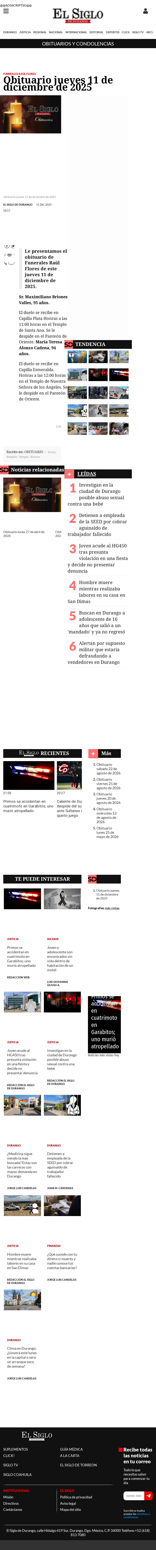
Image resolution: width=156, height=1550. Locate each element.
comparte (9, 273)
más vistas (112, 908)
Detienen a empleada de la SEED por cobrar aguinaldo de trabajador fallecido (97, 524)
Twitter (9, 256)
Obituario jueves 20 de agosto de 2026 (108, 798)
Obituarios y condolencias (78, 44)
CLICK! (9, 1456)
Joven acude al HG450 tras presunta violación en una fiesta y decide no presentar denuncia (98, 558)
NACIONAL (56, 32)
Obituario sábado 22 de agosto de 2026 (108, 768)
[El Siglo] (36, 1445)
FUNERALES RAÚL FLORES (19, 73)
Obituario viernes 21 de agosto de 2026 (108, 783)
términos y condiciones (137, 1515)
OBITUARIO (33, 451)
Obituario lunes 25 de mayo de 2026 (107, 832)
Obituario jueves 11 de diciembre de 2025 (107, 894)
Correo (9, 265)
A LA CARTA (69, 1456)
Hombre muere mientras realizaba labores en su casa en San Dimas (96, 591)
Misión (8, 1497)
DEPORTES (112, 32)
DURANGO (10, 32)
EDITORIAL (96, 32)
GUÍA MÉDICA (71, 1449)
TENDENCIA (90, 344)
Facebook (9, 248)
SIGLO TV (138, 32)
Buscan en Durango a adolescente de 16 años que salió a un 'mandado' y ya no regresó (96, 622)
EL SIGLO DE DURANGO (17, 204)
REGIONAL (40, 32)
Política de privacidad (76, 1497)
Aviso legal (68, 1503)
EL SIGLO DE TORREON (78, 1465)
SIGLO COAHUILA (17, 1474)
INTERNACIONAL (76, 32)
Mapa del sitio (70, 1509)
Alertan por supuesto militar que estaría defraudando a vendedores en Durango (96, 652)
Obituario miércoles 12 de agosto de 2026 (106, 815)
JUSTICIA (25, 32)
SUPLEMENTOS (15, 1449)
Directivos (11, 1503)
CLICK (126, 32)
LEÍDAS (86, 473)
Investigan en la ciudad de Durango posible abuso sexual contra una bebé (96, 494)
